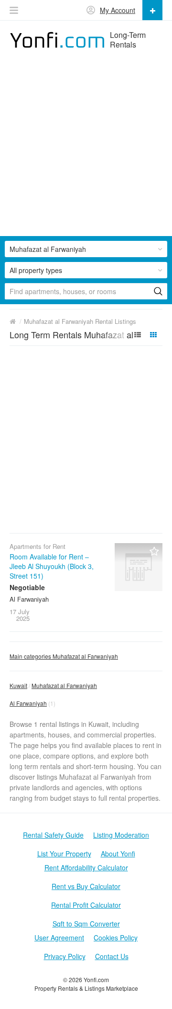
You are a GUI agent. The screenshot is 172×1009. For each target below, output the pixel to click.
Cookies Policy (116, 937)
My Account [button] (117, 10)
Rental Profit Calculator (86, 905)
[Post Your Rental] (152, 10)
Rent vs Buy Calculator (86, 886)
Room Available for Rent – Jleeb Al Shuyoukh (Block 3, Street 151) (52, 566)
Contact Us (112, 956)
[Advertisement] (86, 149)
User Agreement (59, 937)
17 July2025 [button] (20, 615)
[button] (14, 10)
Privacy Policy (65, 956)
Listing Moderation (121, 835)
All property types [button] (36, 270)
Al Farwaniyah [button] (28, 703)
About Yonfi (118, 853)
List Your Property (64, 853)
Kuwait (18, 685)
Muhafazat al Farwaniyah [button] (48, 249)
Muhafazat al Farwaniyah (64, 685)
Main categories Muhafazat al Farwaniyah (64, 656)
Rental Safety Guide (53, 835)
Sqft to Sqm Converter (86, 923)
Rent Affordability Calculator (86, 867)
